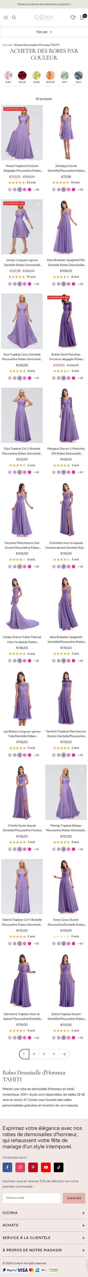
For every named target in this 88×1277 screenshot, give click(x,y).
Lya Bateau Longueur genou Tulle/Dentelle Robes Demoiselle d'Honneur (22, 734)
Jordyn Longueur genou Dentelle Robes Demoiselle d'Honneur (22, 262)
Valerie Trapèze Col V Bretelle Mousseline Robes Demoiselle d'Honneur (22, 922)
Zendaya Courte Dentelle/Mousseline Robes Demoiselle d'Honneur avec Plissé (66, 168)
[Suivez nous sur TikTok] (58, 1167)
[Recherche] (14, 17)
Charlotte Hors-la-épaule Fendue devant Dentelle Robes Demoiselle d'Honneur (66, 545)
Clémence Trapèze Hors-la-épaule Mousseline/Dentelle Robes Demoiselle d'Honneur (22, 1016)
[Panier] (82, 17)
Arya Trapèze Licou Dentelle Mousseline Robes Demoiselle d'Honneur (22, 357)
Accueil (7, 45)
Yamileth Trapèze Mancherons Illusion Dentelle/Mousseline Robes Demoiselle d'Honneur (66, 734)
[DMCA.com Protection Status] (53, 1270)
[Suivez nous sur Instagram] (20, 1167)
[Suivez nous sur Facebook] (7, 1167)
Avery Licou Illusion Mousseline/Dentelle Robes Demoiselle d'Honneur (66, 922)
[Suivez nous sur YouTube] (46, 1167)
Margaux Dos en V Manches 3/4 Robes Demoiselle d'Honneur (66, 451)
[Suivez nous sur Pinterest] (33, 1167)
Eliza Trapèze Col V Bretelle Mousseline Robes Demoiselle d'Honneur (22, 451)
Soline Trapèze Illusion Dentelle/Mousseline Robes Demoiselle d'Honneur (66, 1016)
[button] (8, 77)
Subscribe (74, 1198)
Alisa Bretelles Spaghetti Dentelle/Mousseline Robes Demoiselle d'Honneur (66, 639)
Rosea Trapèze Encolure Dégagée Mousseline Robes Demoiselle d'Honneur (22, 168)
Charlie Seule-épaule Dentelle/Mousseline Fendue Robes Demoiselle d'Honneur (22, 828)
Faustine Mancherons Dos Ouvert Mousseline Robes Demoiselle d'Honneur (22, 545)
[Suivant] (64, 1054)
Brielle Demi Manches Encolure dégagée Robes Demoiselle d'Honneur (66, 357)
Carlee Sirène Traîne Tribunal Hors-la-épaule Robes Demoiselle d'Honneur (22, 639)
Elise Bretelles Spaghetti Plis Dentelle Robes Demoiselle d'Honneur (66, 262)
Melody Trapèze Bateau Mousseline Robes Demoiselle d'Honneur (66, 828)
